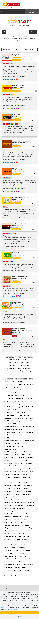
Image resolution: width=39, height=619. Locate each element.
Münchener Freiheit (9, 514)
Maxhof (30, 502)
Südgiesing (23, 556)
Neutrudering (8, 522)
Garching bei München (26, 371)
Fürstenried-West (9, 471)
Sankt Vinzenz (8, 542)
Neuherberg (7, 519)
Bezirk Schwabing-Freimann (12, 438)
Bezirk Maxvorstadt (10, 424)
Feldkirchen (13, 365)
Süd (16, 556)
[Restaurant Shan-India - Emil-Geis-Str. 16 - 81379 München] (7, 332)
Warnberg (27, 570)
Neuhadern (7, 516)
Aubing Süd (17, 401)
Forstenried (7, 466)
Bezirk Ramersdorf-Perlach (12, 435)
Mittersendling (8, 511)
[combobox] (9, 49)
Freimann (22, 466)
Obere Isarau (16, 525)
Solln (5, 553)
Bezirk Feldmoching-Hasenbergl (13, 418)
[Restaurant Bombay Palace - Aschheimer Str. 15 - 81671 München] (7, 200)
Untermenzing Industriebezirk (23, 564)
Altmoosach (30, 384)
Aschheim (25, 359)
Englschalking (23, 460)
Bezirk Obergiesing (9, 432)
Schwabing (30, 542)
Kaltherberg (17, 488)
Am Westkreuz (30, 398)
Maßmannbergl (19, 505)
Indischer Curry (16, 302)
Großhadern (7, 477)
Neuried (25, 362)
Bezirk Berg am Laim (10, 415)
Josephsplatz (8, 488)
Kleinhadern (18, 491)
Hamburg (15, 38)
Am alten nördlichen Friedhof (12, 390)
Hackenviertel (18, 480)
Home (3, 12)
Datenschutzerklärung (13, 609)
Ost (29, 531)
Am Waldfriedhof (9, 398)
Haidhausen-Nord (29, 480)
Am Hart (24, 393)
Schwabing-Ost (8, 545)
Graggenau (24, 474)
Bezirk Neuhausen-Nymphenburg (13, 429)
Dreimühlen (29, 457)
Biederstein (27, 452)
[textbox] (9, 50)
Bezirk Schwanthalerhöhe (27, 440)
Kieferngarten (28, 488)
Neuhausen (26, 516)
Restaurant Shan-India (18, 328)
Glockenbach (15, 474)
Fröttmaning (17, 469)
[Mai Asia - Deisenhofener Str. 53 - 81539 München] (7, 171)
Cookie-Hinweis (4, 607)
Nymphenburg (23, 522)
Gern (33, 471)
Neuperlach (25, 519)
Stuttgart (19, 40)
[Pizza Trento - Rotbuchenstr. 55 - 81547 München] (7, 57)
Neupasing (17, 519)
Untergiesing (23, 562)
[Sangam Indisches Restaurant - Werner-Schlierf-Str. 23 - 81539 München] (7, 144)
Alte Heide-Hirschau (10, 384)
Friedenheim (8, 469)
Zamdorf (14, 573)
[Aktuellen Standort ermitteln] (4, 32)
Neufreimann (29, 514)
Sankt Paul (17, 539)
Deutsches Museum (10, 457)
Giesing (7, 474)
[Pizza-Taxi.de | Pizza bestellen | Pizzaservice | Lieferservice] (11, 4)
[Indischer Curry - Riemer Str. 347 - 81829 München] (7, 305)
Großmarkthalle (27, 477)
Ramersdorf (21, 536)
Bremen (15, 37)
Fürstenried (26, 469)
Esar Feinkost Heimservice (19, 276)
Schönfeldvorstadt (9, 547)
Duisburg (28, 37)
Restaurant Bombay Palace (20, 197)
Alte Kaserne (21, 384)
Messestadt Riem (10, 508)
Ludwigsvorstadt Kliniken (11, 502)
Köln (20, 38)
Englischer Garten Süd (10, 460)
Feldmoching (28, 463)
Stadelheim (12, 553)
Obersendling (28, 528)
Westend (7, 573)
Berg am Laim (20, 404)
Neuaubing (21, 514)
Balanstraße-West (9, 404)
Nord (15, 522)
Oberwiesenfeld (9, 531)
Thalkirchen (7, 559)
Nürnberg (32, 38)
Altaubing (12, 381)
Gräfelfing (25, 365)
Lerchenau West (9, 500)
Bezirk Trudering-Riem (10, 449)
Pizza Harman (16, 114)
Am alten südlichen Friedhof (12, 393)
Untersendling (8, 567)
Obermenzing (18, 528)
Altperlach (8, 387)
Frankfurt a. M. (7, 38)
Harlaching (19, 483)
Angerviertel (8, 401)
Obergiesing (8, 528)
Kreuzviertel (7, 494)
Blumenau (7, 455)
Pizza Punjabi (16, 252)
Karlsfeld (11, 368)
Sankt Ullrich (25, 539)
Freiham (15, 466)
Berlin (3, 37)
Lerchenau (20, 497)
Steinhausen (21, 553)
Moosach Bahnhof (20, 511)
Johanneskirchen (27, 486)
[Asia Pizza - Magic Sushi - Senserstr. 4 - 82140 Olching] (7, 226)
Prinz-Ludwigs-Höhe (10, 536)
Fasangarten (19, 463)
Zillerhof (21, 573)
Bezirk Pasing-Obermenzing (25, 432)
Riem (28, 536)
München (25, 38)
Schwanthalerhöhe (20, 545)
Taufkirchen (10, 371)
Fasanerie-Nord (8, 463)
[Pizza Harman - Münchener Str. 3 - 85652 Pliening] (7, 117)
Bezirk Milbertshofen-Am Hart (12, 426)
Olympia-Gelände (21, 531)
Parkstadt (7, 533)
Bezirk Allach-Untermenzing (12, 407)
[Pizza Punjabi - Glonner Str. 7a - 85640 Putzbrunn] (7, 255)
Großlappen (17, 477)
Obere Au (7, 525)
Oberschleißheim (25, 368)
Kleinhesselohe (28, 491)
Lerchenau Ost (30, 497)
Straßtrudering (8, 556)
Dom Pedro (21, 457)
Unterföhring (13, 359)
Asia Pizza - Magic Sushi (19, 224)
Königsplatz (17, 494)
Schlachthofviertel (20, 542)
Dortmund (22, 37)
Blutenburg (15, 455)
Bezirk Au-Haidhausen (11, 409)
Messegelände (30, 505)
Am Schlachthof (19, 395)
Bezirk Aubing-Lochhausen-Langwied (14, 412)
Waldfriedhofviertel (20, 567)
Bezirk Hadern (29, 418)
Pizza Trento (15, 54)
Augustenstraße (27, 401)
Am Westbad (19, 398)
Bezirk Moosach (27, 426)
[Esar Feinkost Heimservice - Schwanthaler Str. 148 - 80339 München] (7, 279)
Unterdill (6, 562)
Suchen (33, 32)
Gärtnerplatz (8, 480)
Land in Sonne (26, 494)
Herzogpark (16, 486)
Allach (6, 381)
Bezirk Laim (31, 421)
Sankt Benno (8, 539)
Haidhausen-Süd (9, 483)
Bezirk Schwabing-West (11, 440)
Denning (30, 455)
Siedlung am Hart (9, 550)
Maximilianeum (8, 505)
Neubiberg (14, 362)
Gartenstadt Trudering (23, 471)
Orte (6, 588)
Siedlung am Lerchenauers (23, 550)
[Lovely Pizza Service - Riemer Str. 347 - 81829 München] (7, 88)
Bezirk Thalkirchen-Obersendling (13, 446)
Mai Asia (14, 168)
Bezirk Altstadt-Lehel (28, 407)
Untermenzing (8, 564)
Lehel (13, 497)
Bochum (9, 37)
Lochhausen (19, 500)
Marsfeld (23, 502)
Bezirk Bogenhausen (24, 415)
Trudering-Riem (17, 559)
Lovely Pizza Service (18, 85)
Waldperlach (7, 570)
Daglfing (23, 455)
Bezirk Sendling (26, 443)
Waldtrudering (18, 570)
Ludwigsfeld (28, 500)
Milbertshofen (21, 508)
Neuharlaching (17, 516)
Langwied (7, 497)
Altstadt (15, 387)
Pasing (14, 533)
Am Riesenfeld (8, 395)
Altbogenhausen (22, 381)
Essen (35, 37)
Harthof (26, 483)
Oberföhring (25, 525)
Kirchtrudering (8, 491)
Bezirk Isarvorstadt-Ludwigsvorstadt (14, 421)
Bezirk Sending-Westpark (12, 443)
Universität (27, 559)
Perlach (20, 533)
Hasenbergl (7, 486)
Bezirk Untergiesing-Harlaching (13, 452)
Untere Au (14, 562)
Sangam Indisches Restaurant (20, 141)
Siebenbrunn (21, 547)
